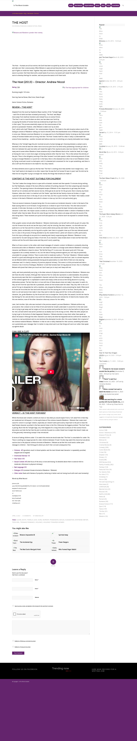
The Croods (103, 361)
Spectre (101, 81)
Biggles (101, 319)
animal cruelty (106, 409)
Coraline (102, 146)
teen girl (15, 522)
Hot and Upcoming (105, 482)
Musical (101, 492)
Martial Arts (103, 489)
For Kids (102, 474)
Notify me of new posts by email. (23, 647)
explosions (105, 412)
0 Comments (26, 516)
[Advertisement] (56, 712)
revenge (108, 414)
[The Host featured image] (51, 46)
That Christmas (104, 261)
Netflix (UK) (103, 494)
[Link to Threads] (117, 681)
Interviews (102, 484)
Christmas (102, 442)
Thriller (101, 511)
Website (37, 597)
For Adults (102, 472)
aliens (18, 520)
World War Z (103, 152)
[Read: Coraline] (101, 144)
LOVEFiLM (102, 487)
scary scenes (114, 414)
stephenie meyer (81, 520)
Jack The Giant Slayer (106, 57)
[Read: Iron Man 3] (101, 83)
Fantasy (101, 467)
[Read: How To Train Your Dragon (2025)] (101, 350)
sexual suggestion (66, 520)
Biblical (101, 440)
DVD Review (16, 26)
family (110, 412)
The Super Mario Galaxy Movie (109, 214)
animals (112, 409)
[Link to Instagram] (120, 681)
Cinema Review (104, 445)
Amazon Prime (104, 435)
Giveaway (102, 477)
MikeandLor (39, 516)
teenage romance (27, 522)
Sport (101, 506)
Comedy (102, 447)
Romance (23, 26)
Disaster (102, 455)
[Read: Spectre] (101, 78)
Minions (102, 41)
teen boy (106, 419)
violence (38, 522)
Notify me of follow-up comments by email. (25, 641)
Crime (101, 452)
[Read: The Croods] (101, 358)
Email (37, 588)
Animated (102, 437)
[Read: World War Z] (101, 149)
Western (102, 516)
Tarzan (101, 132)
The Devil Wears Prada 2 (107, 178)
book (24, 520)
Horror (101, 479)
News (101, 497)
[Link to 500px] (123, 681)
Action (101, 430)
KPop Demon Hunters (106, 295)
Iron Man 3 (102, 87)
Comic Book (103, 450)
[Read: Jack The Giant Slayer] (101, 55)
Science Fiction (32, 26)
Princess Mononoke (105, 109)
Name (37, 580)
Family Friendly (104, 464)
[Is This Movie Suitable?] (20, 5)
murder (46, 520)
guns (40, 520)
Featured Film (104, 469)
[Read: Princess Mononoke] (101, 106)
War (100, 514)
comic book (121, 409)
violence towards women (53, 522)
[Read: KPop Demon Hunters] (101, 292)
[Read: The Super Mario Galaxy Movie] (101, 212)
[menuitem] (71, 5)
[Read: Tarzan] (101, 130)
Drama (101, 460)
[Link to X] (112, 681)
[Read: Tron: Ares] (101, 235)
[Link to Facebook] (115, 681)
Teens (40, 26)
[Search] (123, 5)
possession (54, 520)
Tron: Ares (102, 238)
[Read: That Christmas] (101, 259)
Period (101, 499)
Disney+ (101, 457)
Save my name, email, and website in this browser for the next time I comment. (34, 606)
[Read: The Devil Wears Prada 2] (101, 176)
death (100, 412)
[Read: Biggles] (101, 317)
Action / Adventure (105, 433)
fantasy (114, 412)
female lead (32, 520)
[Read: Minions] (101, 38)
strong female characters (111, 417)
